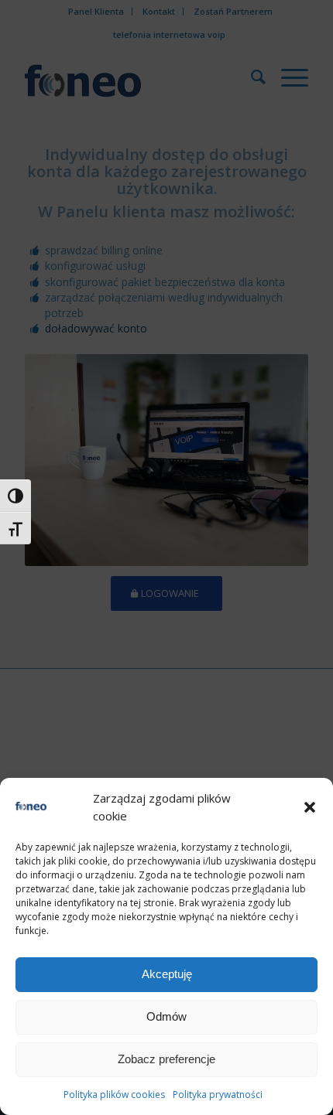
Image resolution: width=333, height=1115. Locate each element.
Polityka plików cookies (114, 1094)
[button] (310, 807)
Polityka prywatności (218, 1094)
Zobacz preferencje (166, 1059)
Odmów (166, 1016)
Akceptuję (167, 973)
